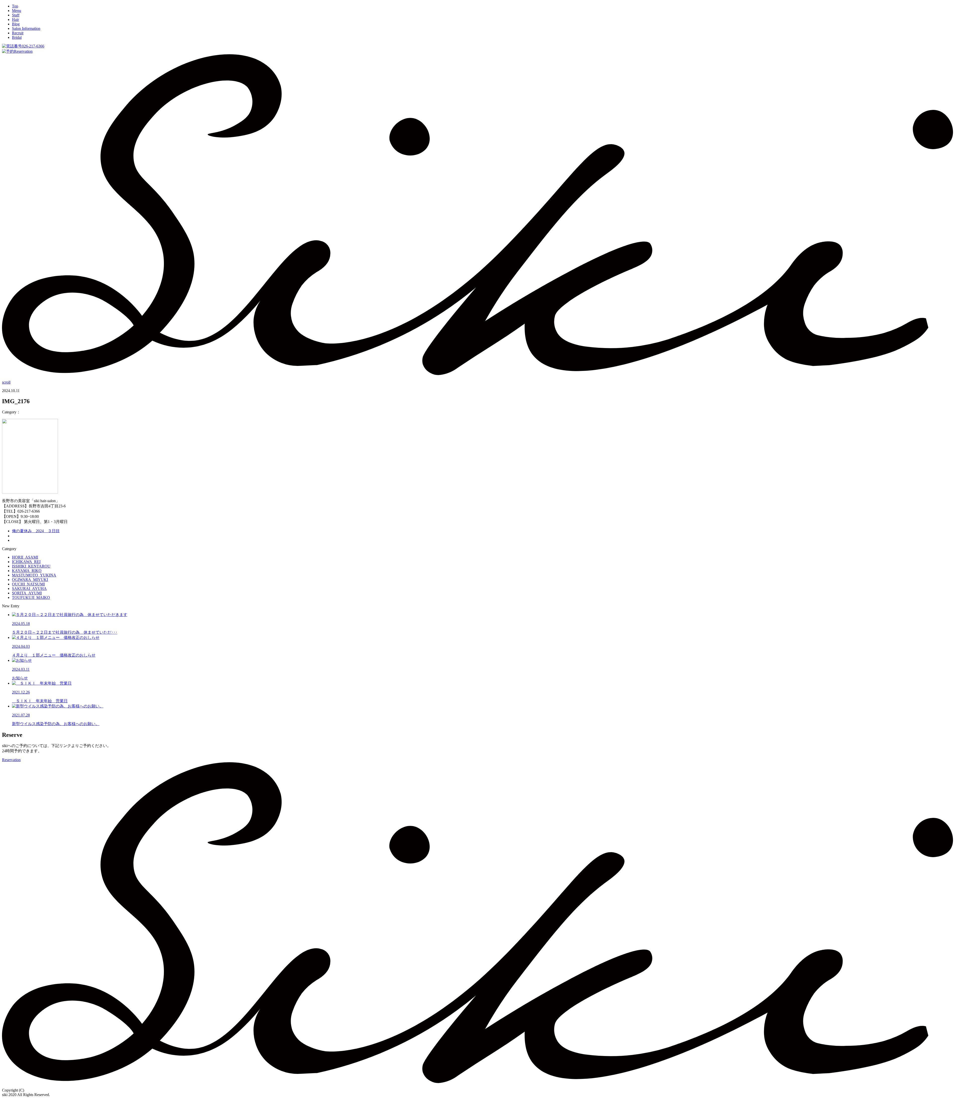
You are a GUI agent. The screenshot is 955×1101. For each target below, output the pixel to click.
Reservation (23, 51)
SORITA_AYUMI (27, 593)
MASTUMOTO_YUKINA (34, 575)
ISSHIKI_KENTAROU (31, 566)
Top (15, 6)
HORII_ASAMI (25, 557)
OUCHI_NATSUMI (28, 584)
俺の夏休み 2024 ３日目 (36, 531)
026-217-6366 (33, 46)
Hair (15, 19)
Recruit (17, 33)
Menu (16, 10)
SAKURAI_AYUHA (29, 588)
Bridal (17, 37)
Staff (15, 15)
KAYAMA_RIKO (27, 571)
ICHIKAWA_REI (26, 562)
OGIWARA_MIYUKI (30, 579)
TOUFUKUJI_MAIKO (31, 597)
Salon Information (26, 28)
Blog (16, 24)
